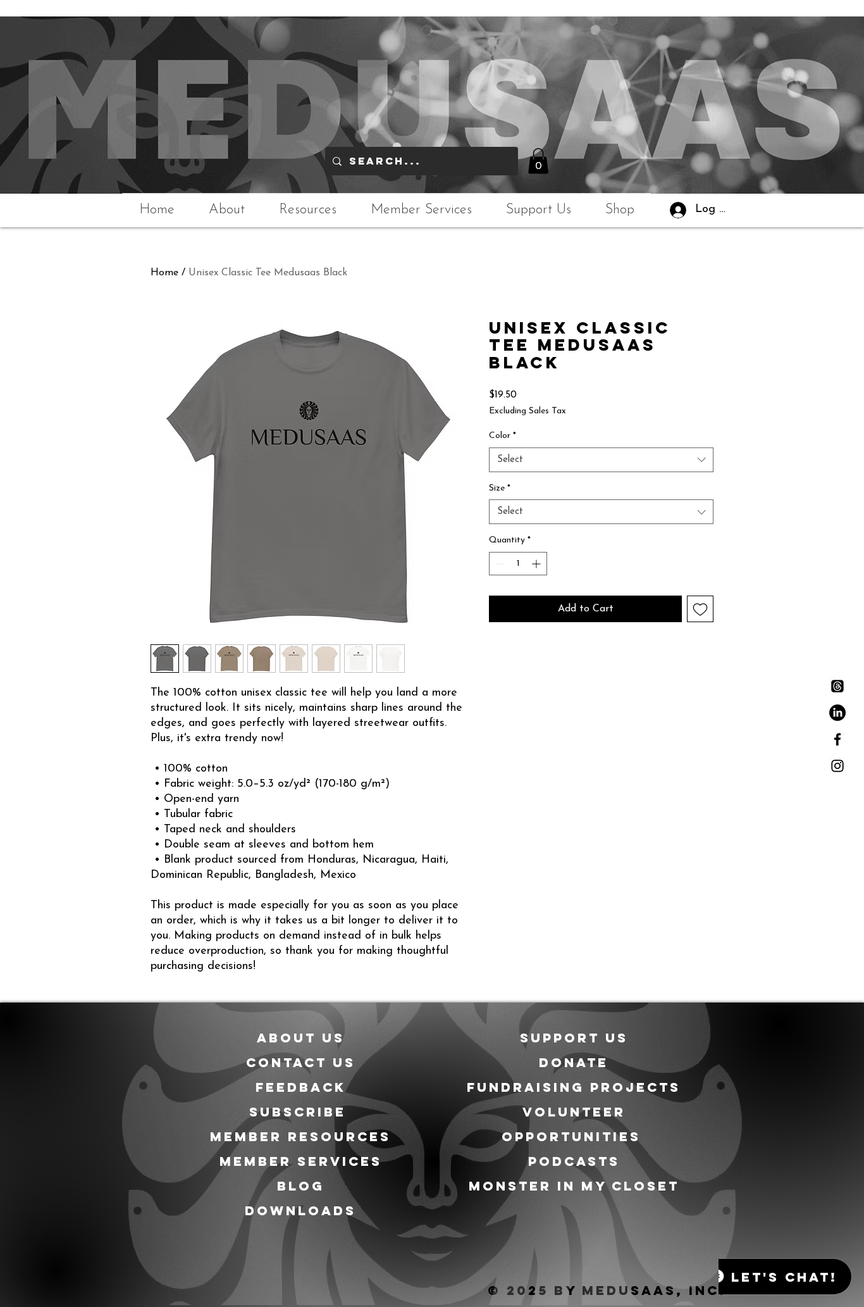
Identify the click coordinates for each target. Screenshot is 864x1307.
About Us (301, 1038)
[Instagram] (837, 766)
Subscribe (300, 1112)
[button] (538, 161)
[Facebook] (837, 739)
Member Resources (300, 1136)
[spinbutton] (518, 564)
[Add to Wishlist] (700, 609)
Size (499, 488)
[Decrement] (499, 564)
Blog (300, 1186)
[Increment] (537, 564)
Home (164, 273)
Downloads (300, 1210)
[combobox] (601, 459)
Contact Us (300, 1062)
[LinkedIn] (837, 712)
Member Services (300, 1161)
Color (502, 436)
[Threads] (837, 686)
